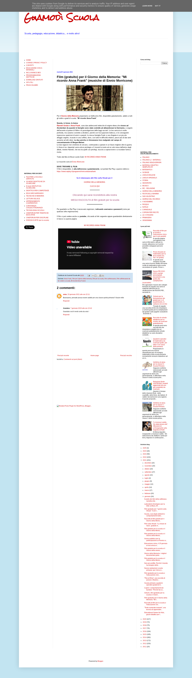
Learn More (147, 6)
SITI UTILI (29, 82)
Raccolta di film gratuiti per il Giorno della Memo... (154, 520)
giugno (147, 481)
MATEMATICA (147, 170)
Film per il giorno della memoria (82, 278)
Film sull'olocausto (110, 278)
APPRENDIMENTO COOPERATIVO (33, 202)
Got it (158, 6)
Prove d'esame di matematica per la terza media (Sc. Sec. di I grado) (159, 254)
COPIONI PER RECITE (150, 212)
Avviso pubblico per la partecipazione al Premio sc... (155, 539)
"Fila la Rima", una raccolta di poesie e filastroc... (154, 579)
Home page (95, 355)
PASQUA (145, 204)
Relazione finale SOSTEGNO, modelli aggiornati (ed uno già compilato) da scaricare (160, 385)
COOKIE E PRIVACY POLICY (36, 63)
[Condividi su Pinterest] (103, 275)
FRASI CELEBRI (32, 85)
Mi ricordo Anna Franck (78, 281)
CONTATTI (30, 65)
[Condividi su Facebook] (100, 275)
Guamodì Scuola (61, 17)
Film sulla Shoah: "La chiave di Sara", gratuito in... (155, 524)
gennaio (148, 496)
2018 (145, 625)
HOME (28, 60)
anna (65, 294)
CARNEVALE (147, 210)
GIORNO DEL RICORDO (151, 199)
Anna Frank (75, 126)
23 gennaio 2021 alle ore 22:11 (79, 294)
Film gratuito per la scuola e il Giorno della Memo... (154, 529)
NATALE (145, 207)
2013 (145, 640)
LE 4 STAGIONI (147, 215)
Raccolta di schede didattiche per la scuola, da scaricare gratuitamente (160, 320)
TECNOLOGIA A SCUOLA (35, 210)
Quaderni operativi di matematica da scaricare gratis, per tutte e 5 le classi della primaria (160, 342)
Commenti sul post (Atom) (73, 359)
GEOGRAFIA (147, 183)
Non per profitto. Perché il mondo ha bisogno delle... (156, 564)
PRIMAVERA (147, 218)
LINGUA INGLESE (148, 175)
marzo (147, 490)
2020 (145, 619)
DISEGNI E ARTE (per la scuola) (37, 220)
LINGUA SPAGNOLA (149, 178)
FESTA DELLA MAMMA (150, 194)
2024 (145, 451)
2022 (145, 457)
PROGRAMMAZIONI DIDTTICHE (33, 76)
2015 (145, 634)
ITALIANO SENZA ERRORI (151, 162)
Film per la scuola (98, 278)
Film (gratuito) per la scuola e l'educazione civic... (154, 574)
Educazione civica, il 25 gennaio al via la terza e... (155, 544)
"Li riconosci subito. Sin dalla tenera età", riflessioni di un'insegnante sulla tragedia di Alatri (160, 426)
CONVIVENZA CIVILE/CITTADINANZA (34, 207)
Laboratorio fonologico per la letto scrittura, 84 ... (154, 505)
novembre (148, 466)
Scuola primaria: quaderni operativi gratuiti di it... (153, 584)
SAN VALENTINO (148, 196)
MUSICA (145, 186)
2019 (145, 622)
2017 (145, 628)
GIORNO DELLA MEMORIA (152, 191)
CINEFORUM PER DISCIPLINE (37, 218)
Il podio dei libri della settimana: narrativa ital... (155, 500)
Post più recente (63, 355)
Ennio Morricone (78, 162)
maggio (147, 484)
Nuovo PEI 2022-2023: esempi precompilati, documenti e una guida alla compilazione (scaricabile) (153, 276)
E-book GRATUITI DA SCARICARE (33, 187)
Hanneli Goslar (63, 126)
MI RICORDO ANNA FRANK (95, 157)
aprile (147, 487)
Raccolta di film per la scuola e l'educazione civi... (155, 604)
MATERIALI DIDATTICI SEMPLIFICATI (150, 166)
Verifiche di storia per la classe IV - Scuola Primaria (159, 364)
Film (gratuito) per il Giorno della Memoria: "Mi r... (155, 599)
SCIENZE (145, 172)
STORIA (145, 180)
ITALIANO (145, 157)
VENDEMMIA (147, 220)
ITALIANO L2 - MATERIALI (151, 160)
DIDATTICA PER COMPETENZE (37, 190)
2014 (145, 637)
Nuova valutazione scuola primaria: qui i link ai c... (153, 569)
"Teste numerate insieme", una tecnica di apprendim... (155, 608)
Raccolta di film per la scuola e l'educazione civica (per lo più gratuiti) (160, 233)
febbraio (148, 493)
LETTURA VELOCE (33, 199)
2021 (145, 460)
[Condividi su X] (98, 275)
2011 (145, 647)
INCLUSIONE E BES (33, 73)
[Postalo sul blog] (95, 275)
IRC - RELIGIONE (148, 188)
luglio (147, 478)
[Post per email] (88, 275)
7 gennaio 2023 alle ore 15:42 (81, 308)
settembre (148, 472)
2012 (145, 643)
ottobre (147, 469)
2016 (145, 631)
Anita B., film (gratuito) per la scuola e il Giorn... (154, 594)
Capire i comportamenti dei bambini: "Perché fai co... (154, 589)
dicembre (148, 463)
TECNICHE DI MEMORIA (35, 196)
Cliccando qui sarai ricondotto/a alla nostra (95, 195)
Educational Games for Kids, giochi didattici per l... (154, 613)
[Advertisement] (71, 48)
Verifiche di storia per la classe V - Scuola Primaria (159, 405)
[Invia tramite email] (93, 275)
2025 (145, 448)
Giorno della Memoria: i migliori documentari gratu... (155, 554)
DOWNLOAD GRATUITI (34, 80)
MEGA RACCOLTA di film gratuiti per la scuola (94, 200)
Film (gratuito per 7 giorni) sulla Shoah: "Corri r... (155, 510)
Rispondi (66, 301)
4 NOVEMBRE (147, 202)
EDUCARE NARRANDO (34, 193)
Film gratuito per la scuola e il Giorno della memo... (154, 549)
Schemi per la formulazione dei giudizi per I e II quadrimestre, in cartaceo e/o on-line (160, 300)
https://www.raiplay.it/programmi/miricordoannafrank (76, 171)
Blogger (100, 661)
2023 (145, 454)
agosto (147, 475)
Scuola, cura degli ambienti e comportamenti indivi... (154, 515)
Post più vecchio (126, 355)
